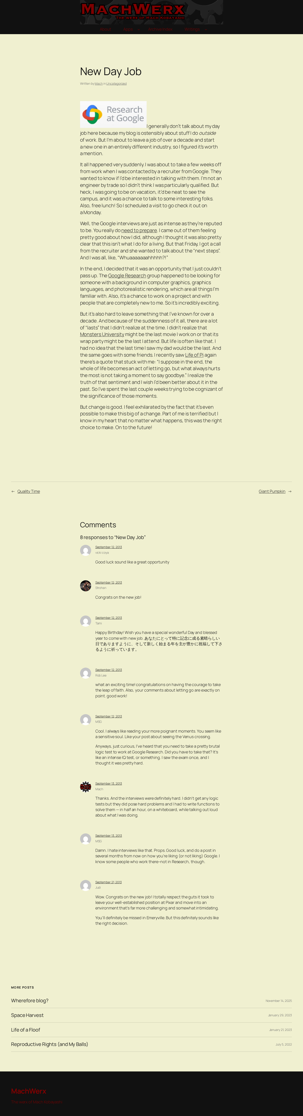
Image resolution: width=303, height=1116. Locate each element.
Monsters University (102, 334)
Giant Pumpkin (272, 491)
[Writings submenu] (206, 29)
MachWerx (28, 1091)
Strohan (100, 588)
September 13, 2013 (108, 783)
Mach (99, 83)
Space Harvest (27, 1015)
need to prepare (139, 230)
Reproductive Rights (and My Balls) (49, 1044)
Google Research (127, 275)
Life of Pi (194, 355)
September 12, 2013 (108, 547)
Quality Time (29, 491)
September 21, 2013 (108, 882)
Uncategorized (116, 83)
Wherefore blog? (30, 1000)
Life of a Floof (25, 1030)
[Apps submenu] (139, 29)
